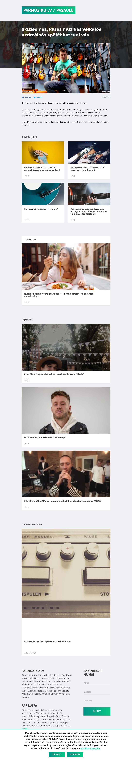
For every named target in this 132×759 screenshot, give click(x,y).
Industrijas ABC (30, 653)
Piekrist (57, 754)
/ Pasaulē (63, 10)
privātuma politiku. (90, 748)
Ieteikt (39, 97)
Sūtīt (97, 711)
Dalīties (27, 97)
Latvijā (26, 176)
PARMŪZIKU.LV (37, 10)
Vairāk (24, 728)
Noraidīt (75, 754)
